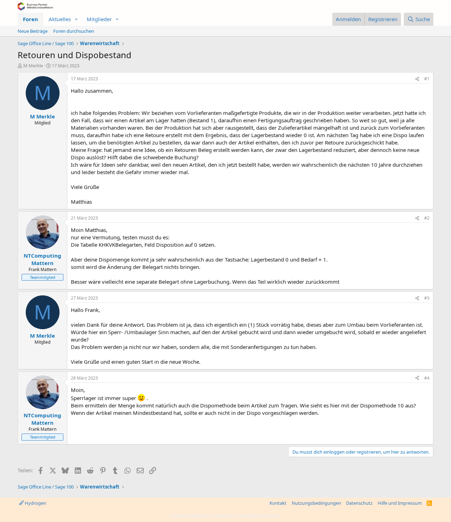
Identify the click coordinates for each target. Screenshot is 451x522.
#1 (427, 79)
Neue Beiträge (33, 31)
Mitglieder (99, 19)
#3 (427, 298)
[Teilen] (417, 79)
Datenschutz (359, 503)
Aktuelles (60, 19)
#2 (427, 218)
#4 (427, 378)
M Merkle (33, 65)
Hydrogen (35, 503)
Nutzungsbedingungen (316, 503)
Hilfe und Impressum (400, 503)
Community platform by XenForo (226, 515)
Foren (30, 19)
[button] (76, 19)
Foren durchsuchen (73, 31)
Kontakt (278, 503)
